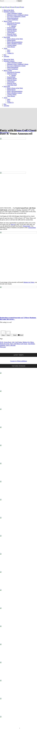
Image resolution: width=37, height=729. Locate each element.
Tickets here (26, 226)
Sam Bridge (31, 344)
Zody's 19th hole (10, 345)
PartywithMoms (4, 132)
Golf (13, 342)
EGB (1, 342)
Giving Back (20, 131)
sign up (13, 224)
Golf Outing (18, 342)
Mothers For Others (28, 342)
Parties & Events (29, 131)
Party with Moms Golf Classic (18, 344)
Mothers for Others (29, 282)
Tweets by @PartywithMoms (18, 361)
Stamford (2, 345)
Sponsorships (32, 227)
